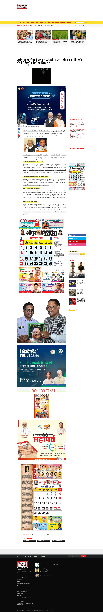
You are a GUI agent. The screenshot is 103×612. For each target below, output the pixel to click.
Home (18, 556)
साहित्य (35, 25)
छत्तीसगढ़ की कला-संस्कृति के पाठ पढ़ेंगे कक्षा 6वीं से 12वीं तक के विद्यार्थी (42, 42)
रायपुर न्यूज (25, 214)
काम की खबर (63, 23)
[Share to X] (19, 132)
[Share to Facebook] (19, 129)
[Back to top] (100, 609)
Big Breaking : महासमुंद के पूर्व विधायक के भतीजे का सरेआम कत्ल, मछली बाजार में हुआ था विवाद (81, 292)
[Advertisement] (54, 10)
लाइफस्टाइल (69, 23)
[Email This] (19, 137)
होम (20, 23)
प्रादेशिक (44, 25)
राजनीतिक (41, 23)
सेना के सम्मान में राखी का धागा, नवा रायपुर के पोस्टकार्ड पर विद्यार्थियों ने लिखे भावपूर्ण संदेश (25, 43)
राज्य (23, 23)
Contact (43, 556)
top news (49, 211)
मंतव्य (52, 25)
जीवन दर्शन (40, 25)
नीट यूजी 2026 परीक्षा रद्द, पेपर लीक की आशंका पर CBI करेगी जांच (45, 565)
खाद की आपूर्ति (56, 211)
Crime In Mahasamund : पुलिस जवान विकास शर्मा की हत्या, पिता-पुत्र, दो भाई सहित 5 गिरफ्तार (77, 274)
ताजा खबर (61, 564)
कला (31, 25)
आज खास (57, 23)
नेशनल (28, 23)
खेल (53, 23)
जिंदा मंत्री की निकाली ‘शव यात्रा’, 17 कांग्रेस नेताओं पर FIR (45, 575)
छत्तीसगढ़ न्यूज (62, 211)
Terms (29, 556)
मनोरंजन (32, 23)
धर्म (45, 23)
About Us (24, 556)
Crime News (55, 564)
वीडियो (48, 25)
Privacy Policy (36, 556)
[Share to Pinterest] (19, 135)
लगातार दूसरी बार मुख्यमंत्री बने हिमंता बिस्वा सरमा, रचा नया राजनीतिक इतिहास (44, 570)
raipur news (35, 211)
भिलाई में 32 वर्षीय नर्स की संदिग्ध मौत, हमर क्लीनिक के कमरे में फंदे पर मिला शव (76, 138)
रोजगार (49, 23)
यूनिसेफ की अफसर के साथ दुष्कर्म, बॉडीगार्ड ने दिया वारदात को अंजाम (43, 534)
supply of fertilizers (42, 211)
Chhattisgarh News (26, 211)
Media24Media (34, 66)
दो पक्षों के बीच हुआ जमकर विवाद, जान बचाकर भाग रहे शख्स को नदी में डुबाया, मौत (81, 282)
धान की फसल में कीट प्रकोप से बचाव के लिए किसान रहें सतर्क (60, 42)
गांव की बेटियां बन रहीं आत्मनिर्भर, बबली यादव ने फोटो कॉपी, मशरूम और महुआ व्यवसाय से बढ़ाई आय (77, 43)
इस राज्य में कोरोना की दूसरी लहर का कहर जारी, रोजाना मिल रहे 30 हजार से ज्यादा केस (81, 300)
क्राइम (37, 23)
